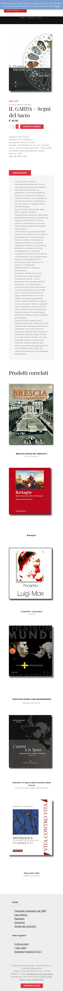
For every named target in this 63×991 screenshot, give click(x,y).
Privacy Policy (25, 979)
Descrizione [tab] (20, 173)
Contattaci (19, 922)
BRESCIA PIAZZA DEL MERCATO (31, 454)
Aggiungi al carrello (32, 126)
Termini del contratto (25, 926)
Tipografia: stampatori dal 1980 (30, 910)
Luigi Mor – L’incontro (31, 611)
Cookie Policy (38, 979)
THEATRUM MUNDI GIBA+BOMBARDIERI (31, 699)
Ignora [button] (57, 6)
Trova (15, 902)
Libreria (31, 17)
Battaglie (31, 535)
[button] (49, 38)
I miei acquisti (19, 935)
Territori (26, 137)
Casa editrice (20, 914)
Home (22, 17)
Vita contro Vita (31, 873)
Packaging (19, 918)
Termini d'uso (46, 976)
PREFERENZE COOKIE (32, 985)
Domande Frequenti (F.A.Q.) (28, 951)
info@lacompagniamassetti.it (39, 974)
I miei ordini (20, 947)
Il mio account (21, 943)
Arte (39, 17)
